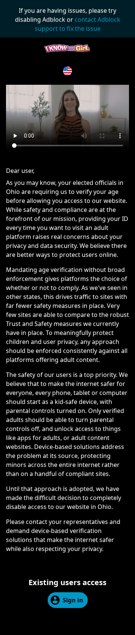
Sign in (73, 600)
